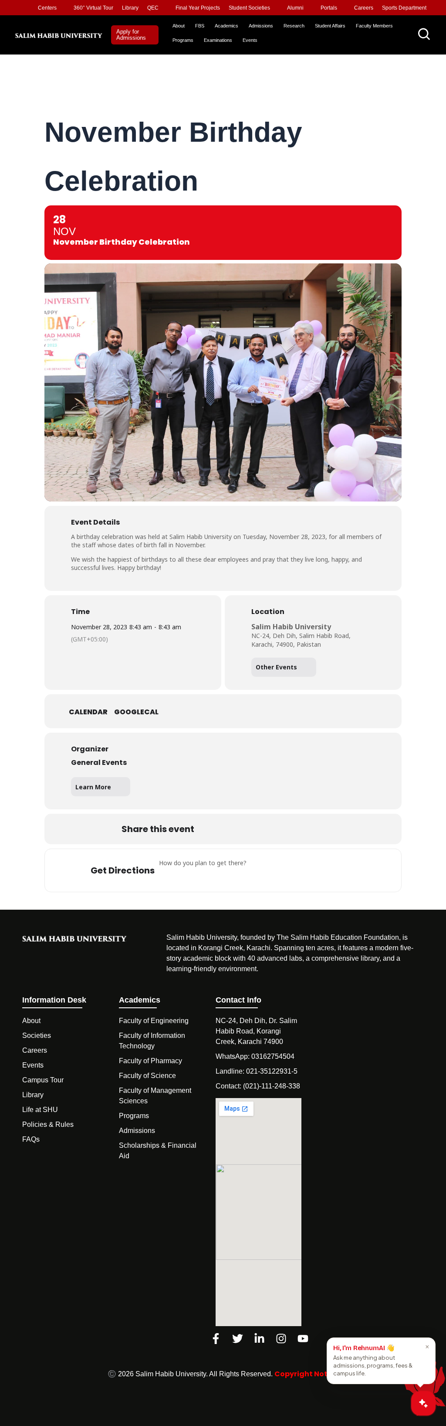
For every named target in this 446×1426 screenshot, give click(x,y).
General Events (99, 762)
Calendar (88, 712)
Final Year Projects (198, 8)
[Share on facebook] (209, 829)
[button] (135, 35)
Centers (47, 8)
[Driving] (288, 870)
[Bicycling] (365, 870)
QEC (153, 8)
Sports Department (404, 8)
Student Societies (249, 8)
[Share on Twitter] (231, 829)
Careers (363, 8)
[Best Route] (262, 870)
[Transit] (314, 870)
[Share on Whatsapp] (275, 829)
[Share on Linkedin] (253, 829)
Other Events (276, 667)
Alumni (295, 8)
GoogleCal (136, 712)
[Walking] (339, 870)
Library (130, 8)
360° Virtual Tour (93, 8)
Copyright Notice (306, 1374)
